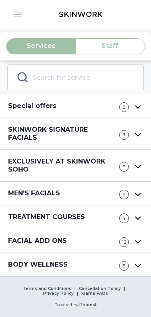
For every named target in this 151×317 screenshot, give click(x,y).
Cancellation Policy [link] (100, 288)
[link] (80, 14)
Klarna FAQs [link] (94, 293)
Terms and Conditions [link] (47, 288)
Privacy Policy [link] (58, 293)
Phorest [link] (88, 304)
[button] (18, 14)
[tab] (41, 46)
